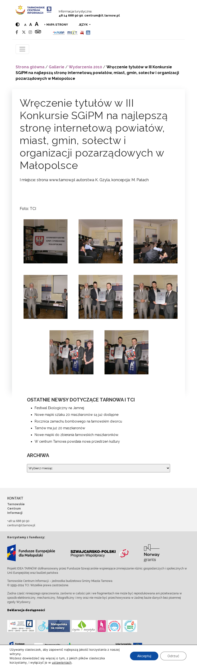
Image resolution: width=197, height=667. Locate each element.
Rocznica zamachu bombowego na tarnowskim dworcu (78, 421)
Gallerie (56, 67)
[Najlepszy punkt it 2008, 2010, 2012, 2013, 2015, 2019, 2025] (21, 626)
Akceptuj (144, 656)
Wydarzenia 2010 (85, 67)
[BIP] (82, 32)
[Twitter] (24, 32)
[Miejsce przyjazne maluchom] (114, 626)
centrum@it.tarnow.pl (102, 15)
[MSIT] (72, 32)
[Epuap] (59, 32)
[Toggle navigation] (22, 49)
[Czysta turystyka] (84, 626)
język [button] (83, 24)
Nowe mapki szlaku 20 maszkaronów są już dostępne (76, 415)
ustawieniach (62, 662)
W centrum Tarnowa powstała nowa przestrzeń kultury (77, 441)
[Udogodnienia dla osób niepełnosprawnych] (88, 32)
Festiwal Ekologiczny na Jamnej (59, 408)
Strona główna (30, 67)
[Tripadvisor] (38, 32)
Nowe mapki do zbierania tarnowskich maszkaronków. (77, 435)
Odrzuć (173, 656)
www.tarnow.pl (62, 180)
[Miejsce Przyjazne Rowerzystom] (53, 626)
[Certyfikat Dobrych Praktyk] (130, 626)
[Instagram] (30, 32)
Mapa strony (57, 24)
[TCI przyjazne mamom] (102, 626)
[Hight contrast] (17, 24)
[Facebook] (17, 32)
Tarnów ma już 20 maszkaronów (60, 428)
